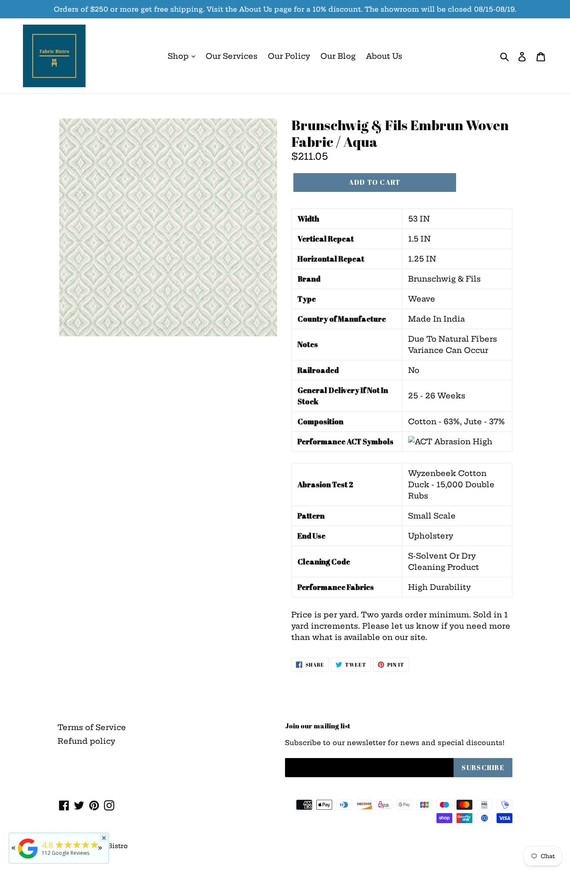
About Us (384, 56)
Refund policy (86, 741)
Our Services (231, 56)
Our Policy (289, 56)
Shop (179, 56)
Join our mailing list (318, 726)
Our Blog (338, 56)
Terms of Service (92, 727)
